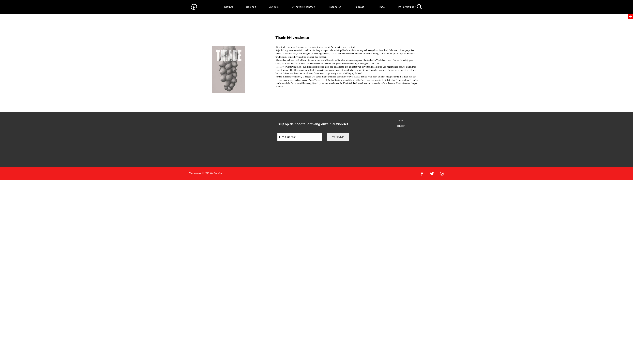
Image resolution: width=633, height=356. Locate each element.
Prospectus (334, 7)
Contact (401, 120)
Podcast (359, 7)
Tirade (381, 7)
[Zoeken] (419, 6)
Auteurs (274, 7)
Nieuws (228, 7)
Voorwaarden (195, 173)
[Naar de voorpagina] (191, 6)
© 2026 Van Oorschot (212, 173)
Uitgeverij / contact (303, 7)
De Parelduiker (406, 7)
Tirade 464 (280, 67)
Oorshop (251, 7)
